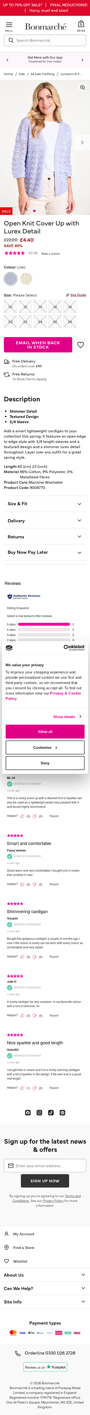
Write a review (50, 253)
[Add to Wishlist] (80, 345)
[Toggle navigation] (9, 24)
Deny (45, 763)
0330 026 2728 (60, 1353)
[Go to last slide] (8, 60)
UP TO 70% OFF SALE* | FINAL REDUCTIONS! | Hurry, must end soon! (45, 7)
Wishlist (20, 1261)
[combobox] (45, 40)
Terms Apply (36, 378)
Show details (64, 716)
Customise (42, 747)
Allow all (45, 732)
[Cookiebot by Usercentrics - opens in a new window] (64, 648)
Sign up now (45, 1180)
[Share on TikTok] (51, 1112)
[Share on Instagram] (39, 1112)
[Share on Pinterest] (62, 1112)
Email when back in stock (38, 344)
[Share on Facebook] (28, 1112)
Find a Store (23, 1247)
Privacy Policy (53, 1200)
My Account (23, 1233)
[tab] (34, 211)
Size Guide (78, 294)
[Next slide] (82, 60)
